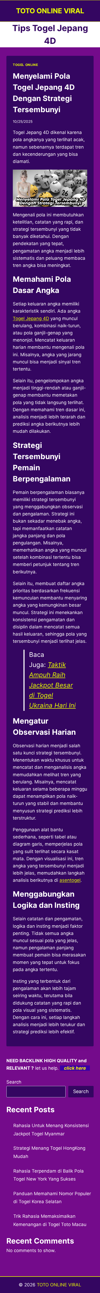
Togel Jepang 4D (31, 318)
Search (13, 1082)
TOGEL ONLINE (25, 65)
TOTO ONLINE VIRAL (59, 1284)
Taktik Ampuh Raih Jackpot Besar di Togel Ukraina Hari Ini (52, 685)
